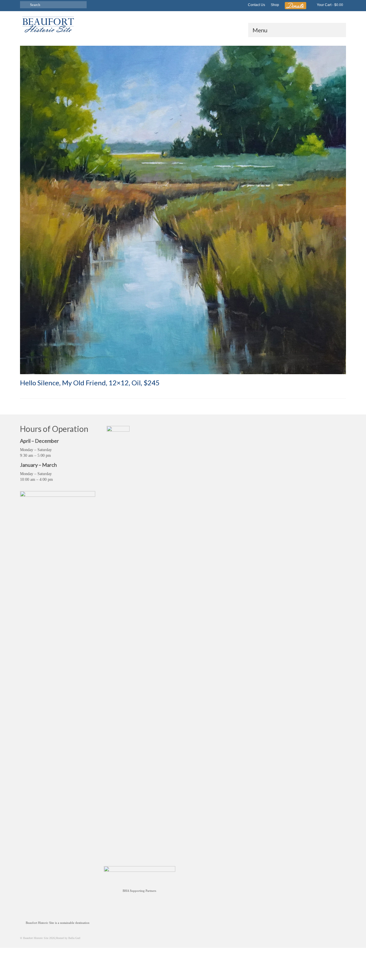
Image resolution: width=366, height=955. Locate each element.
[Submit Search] (24, 4)
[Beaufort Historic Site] (71, 24)
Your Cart (329, 5)
